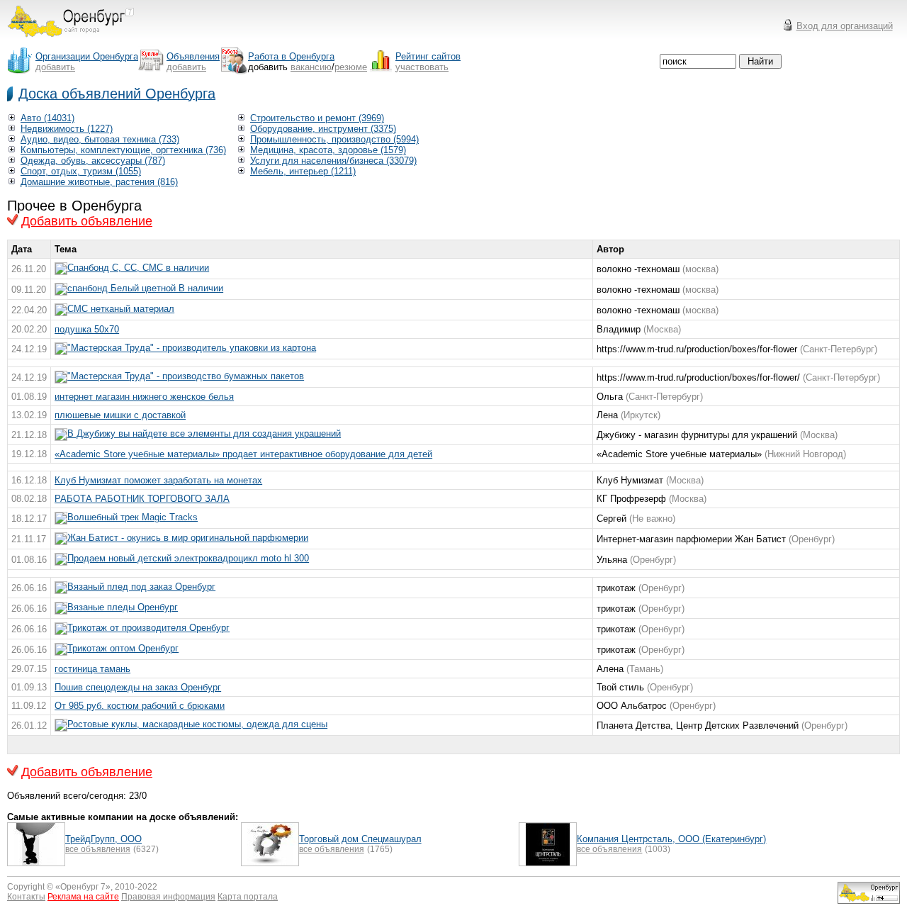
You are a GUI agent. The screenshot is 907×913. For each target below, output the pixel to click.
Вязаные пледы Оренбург (122, 607)
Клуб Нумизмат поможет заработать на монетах (158, 480)
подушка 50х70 (87, 329)
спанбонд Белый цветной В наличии (145, 288)
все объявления (97, 849)
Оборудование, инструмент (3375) (323, 128)
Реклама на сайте (83, 897)
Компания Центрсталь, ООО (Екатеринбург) (671, 839)
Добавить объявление (86, 221)
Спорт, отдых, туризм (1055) (81, 171)
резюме (350, 67)
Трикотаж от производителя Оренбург (148, 627)
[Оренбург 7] (71, 40)
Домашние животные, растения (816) (99, 182)
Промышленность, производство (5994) (334, 139)
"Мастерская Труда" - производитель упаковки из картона (191, 347)
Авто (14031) (47, 118)
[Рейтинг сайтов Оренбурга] (869, 900)
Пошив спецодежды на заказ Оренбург (138, 687)
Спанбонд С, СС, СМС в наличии (138, 267)
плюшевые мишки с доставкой (120, 415)
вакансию (311, 67)
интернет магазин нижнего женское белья (144, 396)
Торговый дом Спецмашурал (360, 839)
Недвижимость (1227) (67, 128)
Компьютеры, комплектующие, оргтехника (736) (123, 150)
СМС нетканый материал (120, 308)
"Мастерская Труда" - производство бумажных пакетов (185, 376)
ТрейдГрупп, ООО (103, 839)
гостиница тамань (92, 668)
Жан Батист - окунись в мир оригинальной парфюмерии (187, 537)
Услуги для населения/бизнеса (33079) (333, 160)
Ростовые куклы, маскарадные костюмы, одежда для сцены (197, 724)
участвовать (422, 67)
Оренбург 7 (83, 887)
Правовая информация (168, 897)
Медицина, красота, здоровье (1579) (328, 150)
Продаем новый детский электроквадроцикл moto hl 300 (188, 558)
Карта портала (248, 897)
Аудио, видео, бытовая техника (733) (100, 139)
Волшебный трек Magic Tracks (132, 517)
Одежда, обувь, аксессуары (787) (93, 160)
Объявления (193, 56)
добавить (55, 67)
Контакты (26, 897)
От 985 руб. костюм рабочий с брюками (140, 705)
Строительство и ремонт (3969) (317, 118)
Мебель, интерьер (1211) (303, 171)
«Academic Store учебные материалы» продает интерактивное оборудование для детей (243, 454)
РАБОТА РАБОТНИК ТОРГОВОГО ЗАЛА (142, 498)
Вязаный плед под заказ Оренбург (141, 586)
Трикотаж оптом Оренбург (123, 648)
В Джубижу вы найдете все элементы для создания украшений (204, 433)
